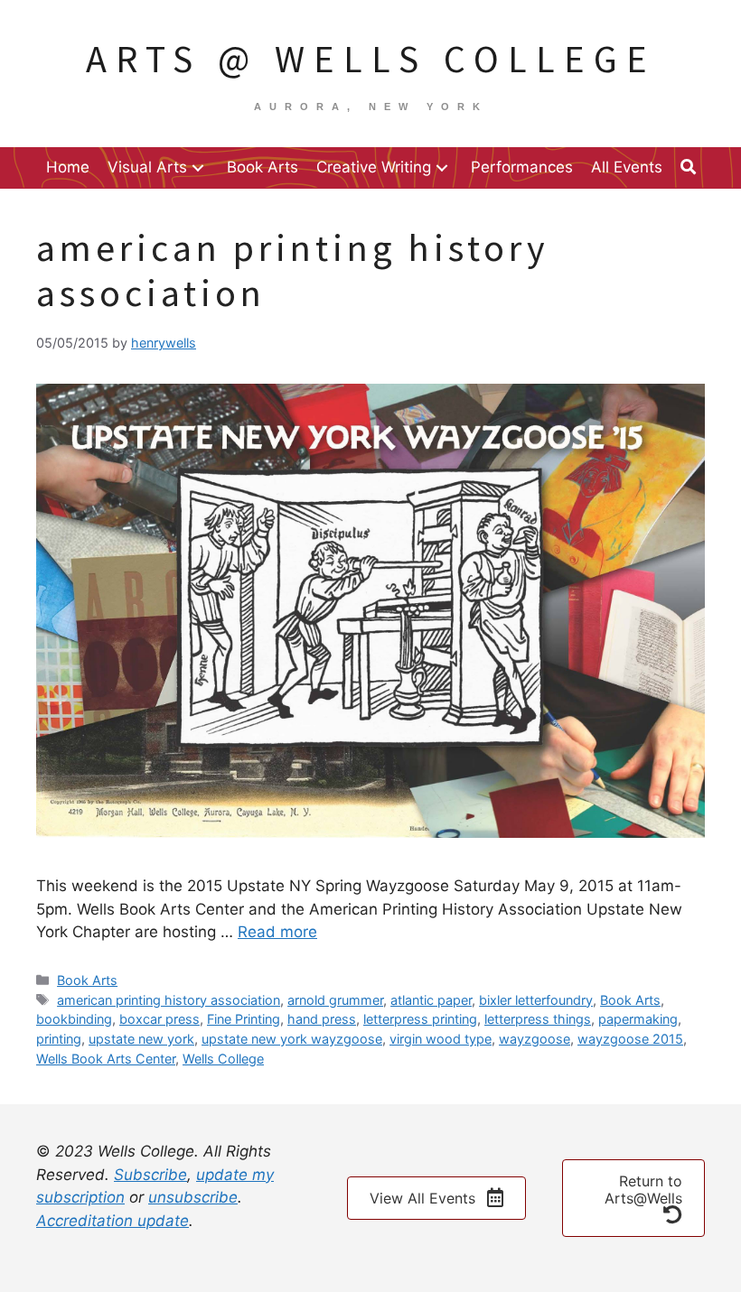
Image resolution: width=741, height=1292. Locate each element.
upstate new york (141, 1038)
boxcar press (159, 1019)
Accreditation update (112, 1221)
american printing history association (168, 1000)
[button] (198, 167)
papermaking (638, 1019)
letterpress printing (420, 1019)
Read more (277, 932)
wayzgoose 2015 (630, 1038)
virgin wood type (440, 1038)
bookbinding (74, 1019)
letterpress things (537, 1019)
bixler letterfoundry (536, 1000)
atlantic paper (431, 1000)
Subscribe (150, 1175)
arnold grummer (335, 1000)
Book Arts (87, 980)
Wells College (223, 1058)
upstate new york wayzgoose (292, 1038)
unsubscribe (193, 1197)
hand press (321, 1019)
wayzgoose (534, 1038)
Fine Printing (243, 1019)
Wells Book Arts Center (105, 1058)
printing (58, 1038)
